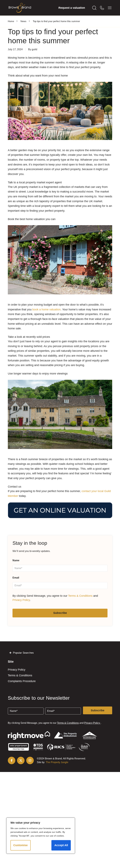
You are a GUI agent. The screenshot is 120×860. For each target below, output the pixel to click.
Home (11, 21)
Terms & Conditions (80, 595)
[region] (40, 836)
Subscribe (60, 612)
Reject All (41, 845)
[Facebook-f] (11, 760)
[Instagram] (30, 760)
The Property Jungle (57, 762)
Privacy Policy (21, 600)
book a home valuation (46, 309)
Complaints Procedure (22, 681)
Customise (20, 845)
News (23, 21)
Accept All (61, 845)
